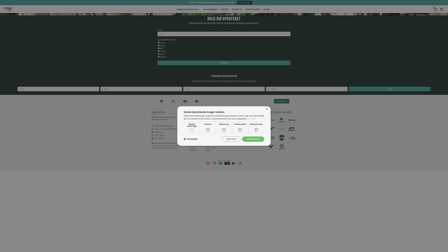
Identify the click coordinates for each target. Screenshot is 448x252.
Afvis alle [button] (231, 139)
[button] (191, 139)
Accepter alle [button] (253, 139)
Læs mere (251, 118)
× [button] (267, 109)
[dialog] (224, 126)
